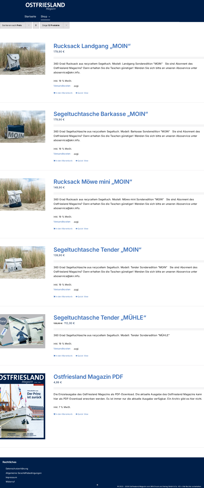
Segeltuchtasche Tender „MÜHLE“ (100, 317)
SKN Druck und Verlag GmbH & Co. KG (165, 486)
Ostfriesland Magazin (137, 486)
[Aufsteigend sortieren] (36, 25)
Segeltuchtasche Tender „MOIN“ (97, 249)
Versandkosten (62, 85)
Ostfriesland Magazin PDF (88, 376)
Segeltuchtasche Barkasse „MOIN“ (101, 113)
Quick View (83, 93)
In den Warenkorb (64, 93)
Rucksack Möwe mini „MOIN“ (93, 181)
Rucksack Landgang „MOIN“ (92, 45)
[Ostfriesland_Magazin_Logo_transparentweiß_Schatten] (45, 2)
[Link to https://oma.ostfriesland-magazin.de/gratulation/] (97, 485)
